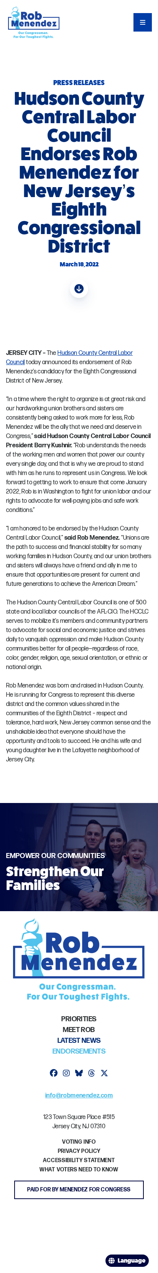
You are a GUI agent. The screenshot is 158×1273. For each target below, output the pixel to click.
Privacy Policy (79, 1151)
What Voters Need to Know (79, 1169)
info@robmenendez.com (79, 1095)
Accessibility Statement (79, 1160)
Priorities (79, 1019)
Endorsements (79, 1051)
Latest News (79, 1041)
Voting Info (79, 1142)
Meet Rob (79, 1030)
